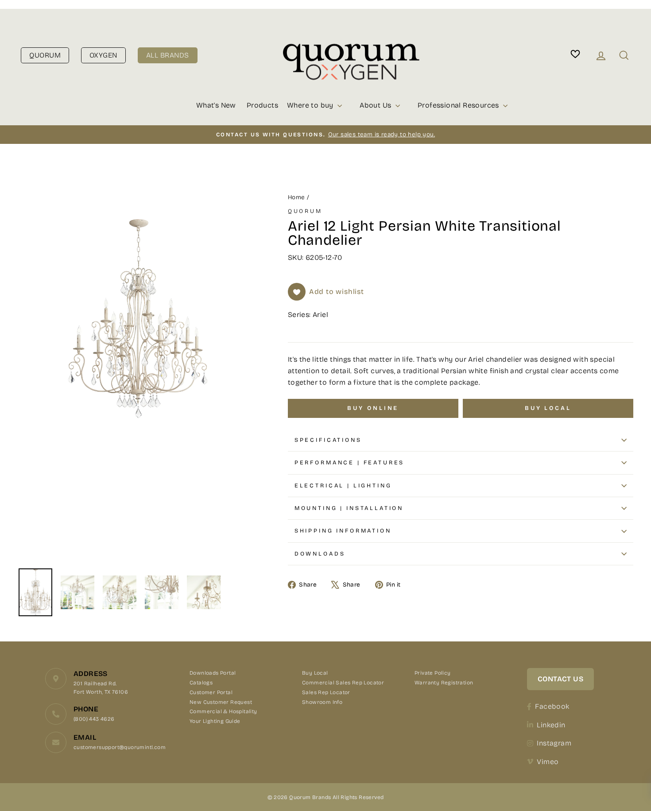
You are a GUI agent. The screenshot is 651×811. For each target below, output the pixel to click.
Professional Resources (459, 105)
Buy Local (315, 673)
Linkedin (551, 725)
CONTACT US (560, 679)
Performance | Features (349, 462)
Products (262, 105)
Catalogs (201, 683)
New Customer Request (221, 702)
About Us (376, 105)
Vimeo (547, 761)
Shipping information (342, 530)
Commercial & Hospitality (223, 711)
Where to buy (311, 105)
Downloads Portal (213, 673)
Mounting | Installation (348, 508)
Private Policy (433, 673)
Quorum (305, 211)
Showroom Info (322, 702)
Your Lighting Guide (215, 721)
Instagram (554, 743)
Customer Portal (211, 692)
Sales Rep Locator (326, 692)
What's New (216, 105)
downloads (319, 553)
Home (296, 197)
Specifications (328, 439)
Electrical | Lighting (343, 485)
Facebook (552, 706)
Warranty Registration (444, 683)
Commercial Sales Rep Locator (343, 683)
